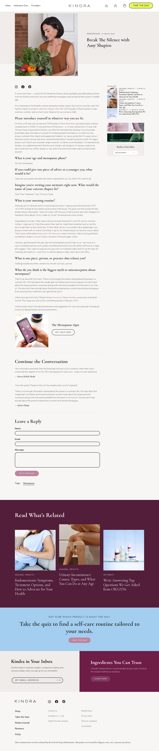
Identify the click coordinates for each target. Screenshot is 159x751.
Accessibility (86, 726)
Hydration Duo (21, 5)
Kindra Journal (22, 722)
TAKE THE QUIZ (141, 5)
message (19, 449)
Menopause (93, 34)
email (17, 439)
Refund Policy (86, 711)
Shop (7, 5)
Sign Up (133, 153)
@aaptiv (19, 230)
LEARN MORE (100, 679)
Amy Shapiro (49, 109)
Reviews (19, 728)
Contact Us (52, 711)
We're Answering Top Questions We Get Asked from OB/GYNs (132, 113)
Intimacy (123, 110)
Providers (36, 5)
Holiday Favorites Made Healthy (60, 297)
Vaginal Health (127, 89)
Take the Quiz (79, 640)
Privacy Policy (86, 716)
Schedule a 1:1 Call (56, 716)
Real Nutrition (68, 123)
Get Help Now (63, 332)
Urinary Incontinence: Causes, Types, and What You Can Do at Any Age (131, 105)
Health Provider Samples (58, 721)
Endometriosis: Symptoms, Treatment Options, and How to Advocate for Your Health (131, 94)
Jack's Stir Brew (50, 233)
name (18, 428)
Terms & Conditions (89, 721)
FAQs (18, 734)
